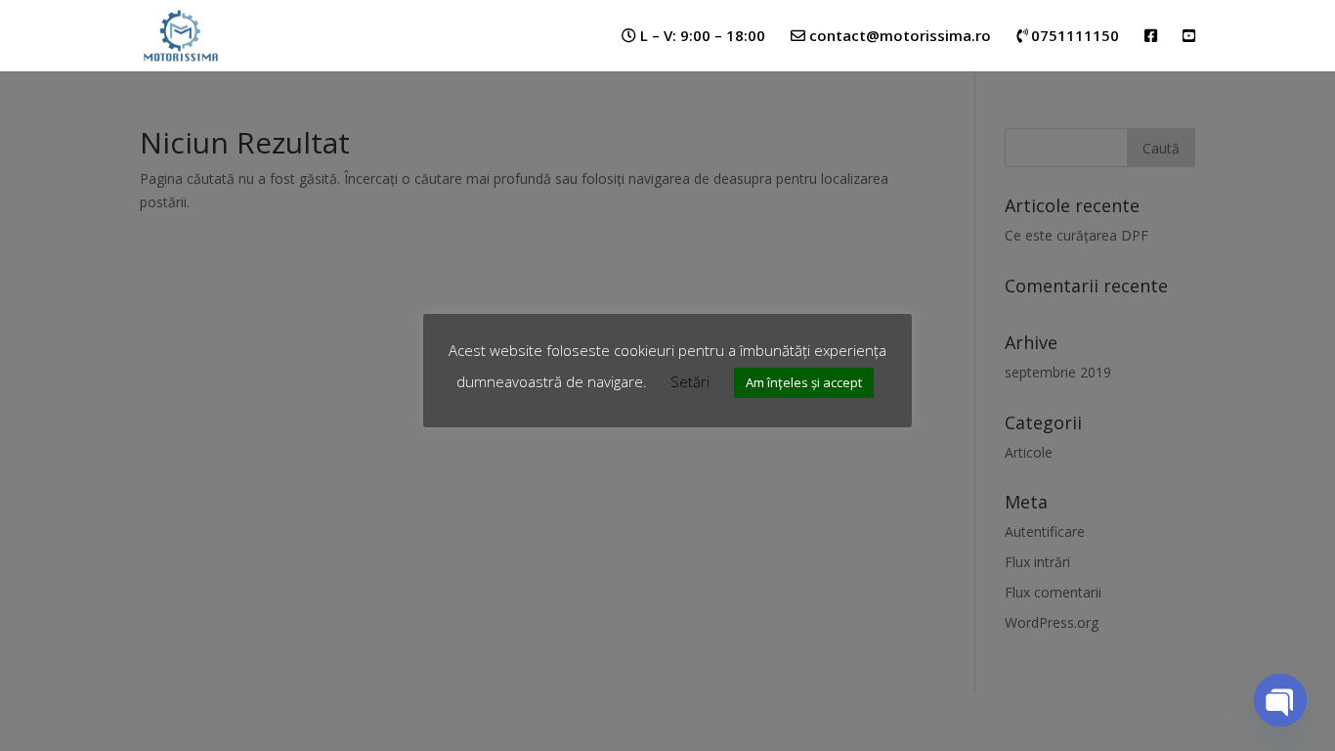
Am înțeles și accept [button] (804, 382)
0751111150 (1073, 36)
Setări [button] (690, 381)
